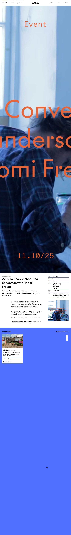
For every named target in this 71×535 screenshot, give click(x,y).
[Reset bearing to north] (67, 340)
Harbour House (57, 278)
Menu (52, 3)
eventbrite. (36, 321)
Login (59, 3)
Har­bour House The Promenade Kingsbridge (57, 285)
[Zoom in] (67, 336)
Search (67, 3)
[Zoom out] (67, 338)
